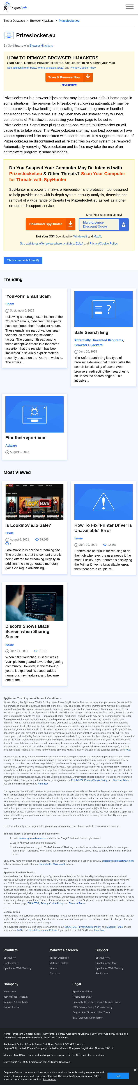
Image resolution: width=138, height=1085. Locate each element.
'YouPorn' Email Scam (28, 296)
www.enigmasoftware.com (32, 838)
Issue (9, 533)
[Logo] (15, 7)
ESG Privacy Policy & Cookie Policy (92, 1007)
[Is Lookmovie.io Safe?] (34, 502)
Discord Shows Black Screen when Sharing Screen (27, 631)
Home (7, 1033)
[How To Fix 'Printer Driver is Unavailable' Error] (103, 502)
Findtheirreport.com (26, 437)
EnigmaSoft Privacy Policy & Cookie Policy (96, 1001)
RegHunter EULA (82, 996)
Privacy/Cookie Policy (83, 67)
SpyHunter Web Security (17, 968)
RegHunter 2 (11, 962)
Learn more (49, 1079)
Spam (9, 304)
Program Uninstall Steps (27, 1033)
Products (11, 950)
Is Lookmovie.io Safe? (28, 525)
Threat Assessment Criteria (42, 930)
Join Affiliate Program (16, 996)
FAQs (127, 750)
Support (102, 950)
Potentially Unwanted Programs (98, 340)
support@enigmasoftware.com (118, 861)
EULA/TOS (77, 780)
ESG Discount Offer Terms (88, 1017)
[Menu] (129, 7)
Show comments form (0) (23, 260)
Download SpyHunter (45, 224)
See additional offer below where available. (32, 67)
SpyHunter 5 (103, 957)
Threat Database (14, 20)
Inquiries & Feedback (16, 1001)
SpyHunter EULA (82, 991)
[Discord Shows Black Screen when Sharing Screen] (34, 603)
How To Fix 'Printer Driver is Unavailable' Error (103, 528)
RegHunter (102, 973)
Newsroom (10, 991)
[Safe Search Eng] (103, 309)
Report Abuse (11, 1007)
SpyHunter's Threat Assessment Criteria (66, 1033)
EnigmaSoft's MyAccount (51, 864)
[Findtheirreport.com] (34, 414)
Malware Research (64, 950)
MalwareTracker (59, 962)
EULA (60, 67)
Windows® (80, 236)
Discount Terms (121, 780)
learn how (42, 784)
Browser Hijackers (42, 20)
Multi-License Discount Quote (95, 224)
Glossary (55, 973)
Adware (11, 445)
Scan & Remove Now (64, 77)
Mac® (97, 236)
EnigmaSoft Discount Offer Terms (92, 1012)
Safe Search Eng (91, 332)
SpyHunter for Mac (106, 962)
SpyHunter (10, 957)
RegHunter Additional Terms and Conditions (43, 1037)
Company (11, 984)
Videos (53, 968)
